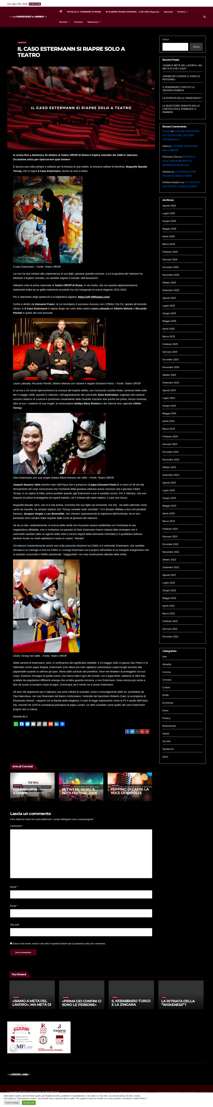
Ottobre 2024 (169, 375)
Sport (165, 756)
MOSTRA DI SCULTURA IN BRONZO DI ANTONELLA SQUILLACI (178, 161)
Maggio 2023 (169, 506)
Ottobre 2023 (169, 467)
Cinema (166, 672)
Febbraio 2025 (170, 344)
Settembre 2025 (170, 290)
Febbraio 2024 (170, 436)
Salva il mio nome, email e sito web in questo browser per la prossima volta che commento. (59, 943)
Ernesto (166, 131)
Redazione (93, 22)
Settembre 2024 (170, 382)
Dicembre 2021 (170, 636)
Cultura (166, 687)
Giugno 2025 (169, 313)
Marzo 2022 (168, 613)
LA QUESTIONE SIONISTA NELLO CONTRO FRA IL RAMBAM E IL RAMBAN (181, 109)
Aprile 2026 (168, 236)
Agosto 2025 (169, 298)
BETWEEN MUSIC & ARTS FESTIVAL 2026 (79, 791)
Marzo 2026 (168, 244)
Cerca (165, 39)
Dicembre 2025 (170, 267)
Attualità (168, 12)
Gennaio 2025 (169, 352)
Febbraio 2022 (170, 621)
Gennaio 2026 (169, 259)
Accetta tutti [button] (29, 1103)
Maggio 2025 (169, 321)
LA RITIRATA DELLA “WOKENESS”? (182, 98)
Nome (14, 887)
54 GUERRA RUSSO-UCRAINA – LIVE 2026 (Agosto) (132, 12)
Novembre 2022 (170, 552)
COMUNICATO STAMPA (25, 791)
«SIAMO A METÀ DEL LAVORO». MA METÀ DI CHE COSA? (31, 1004)
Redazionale (169, 726)
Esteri (165, 710)
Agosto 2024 (169, 390)
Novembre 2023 (170, 459)
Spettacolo (22, 42)
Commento (16, 826)
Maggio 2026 (169, 229)
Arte (164, 656)
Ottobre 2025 (169, 282)
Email (14, 906)
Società (63, 22)
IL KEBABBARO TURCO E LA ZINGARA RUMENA (131, 1004)
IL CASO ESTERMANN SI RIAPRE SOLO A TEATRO (71, 51)
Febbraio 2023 (170, 529)
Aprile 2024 (168, 421)
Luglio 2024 (168, 398)
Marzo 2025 (168, 336)
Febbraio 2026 (170, 252)
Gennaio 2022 (169, 629)
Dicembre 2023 (170, 452)
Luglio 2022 (168, 583)
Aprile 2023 (168, 513)
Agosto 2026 (169, 205)
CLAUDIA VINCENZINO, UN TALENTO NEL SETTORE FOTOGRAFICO (181, 135)
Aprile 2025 (168, 329)
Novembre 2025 (170, 275)
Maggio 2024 (169, 413)
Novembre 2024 (170, 367)
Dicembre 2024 (170, 359)
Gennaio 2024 (169, 444)
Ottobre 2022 (169, 559)
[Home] (61, 12)
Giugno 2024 (169, 406)
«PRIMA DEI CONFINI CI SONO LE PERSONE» (81, 1003)
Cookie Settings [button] (12, 1103)
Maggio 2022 (169, 598)
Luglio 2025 (168, 305)
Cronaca (78, 22)
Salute (165, 733)
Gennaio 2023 (169, 536)
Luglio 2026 (168, 213)
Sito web (14, 924)
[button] (205, 17)
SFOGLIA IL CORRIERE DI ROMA (84, 12)
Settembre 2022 (170, 567)
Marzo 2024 (168, 429)
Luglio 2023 (168, 490)
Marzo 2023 (168, 521)
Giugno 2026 (169, 221)
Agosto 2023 (169, 482)
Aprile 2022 (168, 606)
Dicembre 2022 (170, 544)
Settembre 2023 (170, 475)
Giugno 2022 (169, 590)
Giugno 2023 (169, 498)
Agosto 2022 (169, 575)
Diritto (165, 695)
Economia (167, 703)
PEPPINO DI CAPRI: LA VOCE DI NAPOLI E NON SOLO (130, 793)
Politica (182, 12)
